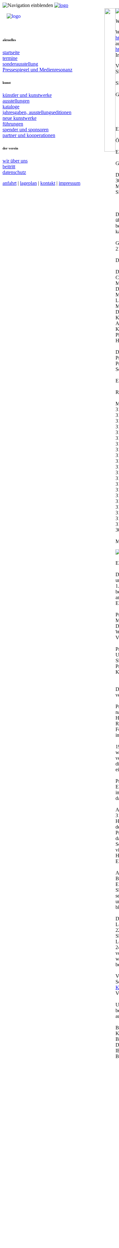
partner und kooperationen (29, 135)
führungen (13, 124)
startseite (11, 52)
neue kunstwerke (19, 118)
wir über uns (15, 160)
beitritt (9, 166)
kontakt (47, 183)
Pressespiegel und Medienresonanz (37, 69)
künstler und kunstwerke (27, 95)
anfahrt (10, 183)
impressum (69, 183)
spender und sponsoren (26, 129)
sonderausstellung (20, 64)
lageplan (28, 183)
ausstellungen (16, 101)
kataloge (11, 106)
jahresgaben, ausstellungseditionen (37, 112)
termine (10, 58)
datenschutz (14, 172)
